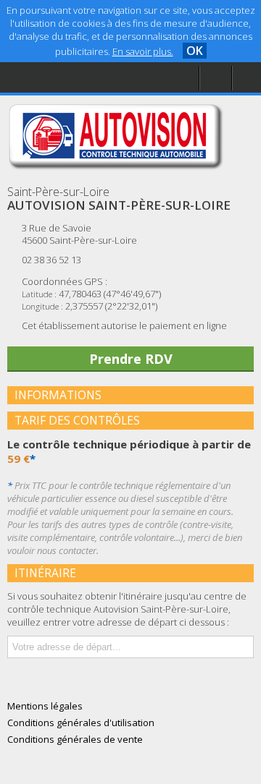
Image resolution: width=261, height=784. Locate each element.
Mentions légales (68, 106)
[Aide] (215, 78)
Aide (39, 77)
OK (194, 51)
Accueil (45, 47)
